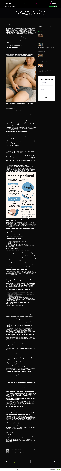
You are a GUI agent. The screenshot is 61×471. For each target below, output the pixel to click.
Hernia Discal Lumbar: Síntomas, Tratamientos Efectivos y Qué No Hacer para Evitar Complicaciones (46, 48)
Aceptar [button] (58, 469)
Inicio (6, 6)
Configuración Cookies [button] (53, 469)
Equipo (9, 6)
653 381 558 (19, 1)
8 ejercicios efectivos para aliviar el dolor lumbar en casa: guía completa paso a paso (46, 38)
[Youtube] (54, 6)
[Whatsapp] (56, 6)
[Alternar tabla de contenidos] (10, 42)
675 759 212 (55, 1)
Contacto (13, 6)
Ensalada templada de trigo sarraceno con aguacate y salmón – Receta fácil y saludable (46, 68)
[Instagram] (50, 6)
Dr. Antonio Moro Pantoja (16, 449)
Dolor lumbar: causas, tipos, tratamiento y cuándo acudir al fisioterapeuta (45, 58)
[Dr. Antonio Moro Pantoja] (7, 452)
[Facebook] (52, 6)
